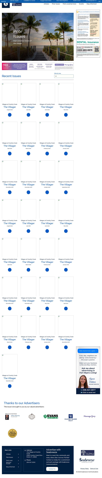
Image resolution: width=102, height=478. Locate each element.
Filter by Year (57, 73)
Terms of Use (94, 468)
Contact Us (52, 469)
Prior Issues (56, 4)
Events (81, 4)
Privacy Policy (84, 468)
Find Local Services (69, 4)
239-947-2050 (31, 462)
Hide (100, 1)
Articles (46, 4)
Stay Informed (91, 4)
